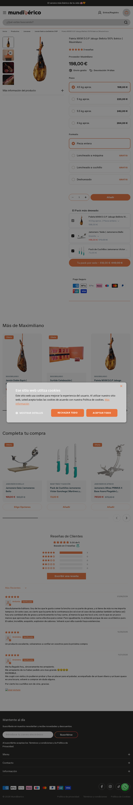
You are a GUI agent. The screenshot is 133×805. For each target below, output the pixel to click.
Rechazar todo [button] (68, 412)
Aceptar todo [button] (102, 412)
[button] (29, 412)
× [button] (121, 386)
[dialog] (66, 402)
